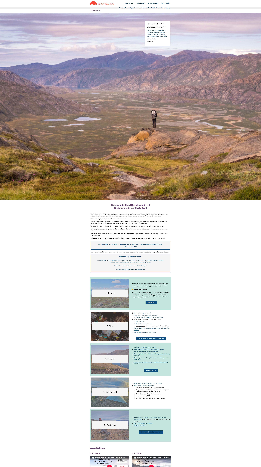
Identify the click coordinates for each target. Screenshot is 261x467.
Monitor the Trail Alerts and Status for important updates (149, 349)
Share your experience (139, 425)
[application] (133, 3)
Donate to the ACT (144, 8)
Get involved (165, 3)
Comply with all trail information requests (145, 347)
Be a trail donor (138, 419)
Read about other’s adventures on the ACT (145, 332)
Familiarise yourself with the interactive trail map (151, 338)
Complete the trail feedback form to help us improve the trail (150, 417)
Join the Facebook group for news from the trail (146, 351)
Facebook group (165, 8)
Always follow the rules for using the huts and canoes (148, 383)
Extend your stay (153, 3)
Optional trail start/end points (144, 324)
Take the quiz (151, 302)
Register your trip (151, 370)
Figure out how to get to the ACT (142, 313)
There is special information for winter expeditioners (150, 317)
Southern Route (140, 326)
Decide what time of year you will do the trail (145, 315)
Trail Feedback (155, 8)
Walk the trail (140, 3)
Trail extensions (140, 321)
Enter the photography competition (143, 423)
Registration (133, 8)
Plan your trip (129, 3)
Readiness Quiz (123, 8)
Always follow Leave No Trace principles (144, 385)
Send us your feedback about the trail (151, 432)
